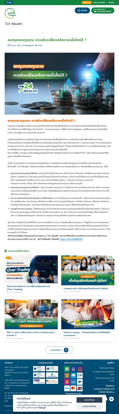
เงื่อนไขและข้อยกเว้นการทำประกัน (104, 379)
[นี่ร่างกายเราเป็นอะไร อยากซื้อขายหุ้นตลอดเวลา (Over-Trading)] (31, 269)
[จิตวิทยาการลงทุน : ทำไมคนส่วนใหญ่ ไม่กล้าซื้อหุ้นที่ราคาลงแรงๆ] (87, 314)
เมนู (9, 2)
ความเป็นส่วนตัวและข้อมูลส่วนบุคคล (103, 373)
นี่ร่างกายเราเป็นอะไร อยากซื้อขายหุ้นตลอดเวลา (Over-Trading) (28, 288)
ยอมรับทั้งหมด (89, 400)
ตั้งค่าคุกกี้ (42, 408)
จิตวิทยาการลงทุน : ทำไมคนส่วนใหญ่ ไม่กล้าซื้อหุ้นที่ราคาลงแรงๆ (87, 334)
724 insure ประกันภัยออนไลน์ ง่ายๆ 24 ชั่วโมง (10, 13)
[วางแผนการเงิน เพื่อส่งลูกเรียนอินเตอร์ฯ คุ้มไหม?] (87, 270)
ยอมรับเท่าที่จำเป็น (89, 406)
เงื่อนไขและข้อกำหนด (107, 368)
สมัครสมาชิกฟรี (94, 2)
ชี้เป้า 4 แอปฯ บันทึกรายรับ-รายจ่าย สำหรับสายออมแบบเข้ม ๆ (30, 334)
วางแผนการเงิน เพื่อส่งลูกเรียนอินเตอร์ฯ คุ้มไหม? (86, 288)
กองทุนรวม (29, 45)
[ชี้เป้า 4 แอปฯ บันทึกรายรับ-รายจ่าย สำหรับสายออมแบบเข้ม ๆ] (31, 314)
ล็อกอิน (111, 2)
